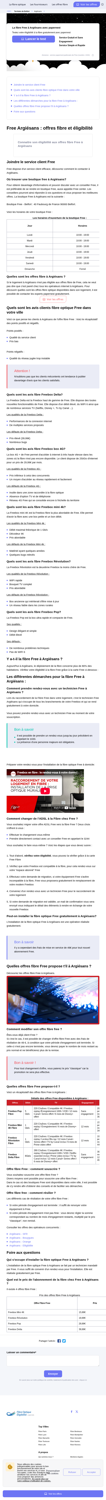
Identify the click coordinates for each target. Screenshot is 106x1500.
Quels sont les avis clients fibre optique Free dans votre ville (47, 89)
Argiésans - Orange (20, 1241)
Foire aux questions (24, 111)
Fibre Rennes (75, 1445)
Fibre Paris (42, 1431)
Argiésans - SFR (18, 1233)
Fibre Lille (42, 1445)
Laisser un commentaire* (21, 1352)
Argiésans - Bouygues (21, 1237)
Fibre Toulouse (44, 1441)
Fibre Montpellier (76, 1435)
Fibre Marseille (44, 1438)
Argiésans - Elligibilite (21, 1245)
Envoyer (53, 1373)
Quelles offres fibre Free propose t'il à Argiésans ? (41, 106)
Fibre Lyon (42, 1435)
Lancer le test (35, 39)
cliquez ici (83, 1380)
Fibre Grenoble (76, 1438)
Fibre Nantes (75, 1441)
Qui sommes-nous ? (45, 1457)
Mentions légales (76, 1457)
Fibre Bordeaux (76, 1431)
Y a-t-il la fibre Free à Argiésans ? (32, 95)
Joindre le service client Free (29, 84)
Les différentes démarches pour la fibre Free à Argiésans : (46, 100)
